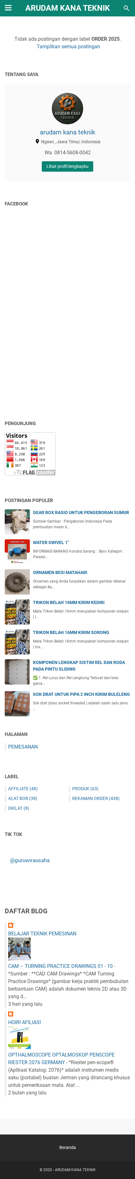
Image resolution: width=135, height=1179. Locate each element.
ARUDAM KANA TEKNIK (67, 8)
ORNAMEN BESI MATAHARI (60, 572)
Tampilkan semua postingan (68, 47)
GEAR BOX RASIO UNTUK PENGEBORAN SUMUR (81, 512)
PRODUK (85, 788)
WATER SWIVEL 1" (51, 542)
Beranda (67, 1147)
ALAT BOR (22, 798)
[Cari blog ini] (126, 8)
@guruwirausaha (30, 860)
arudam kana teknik (67, 132)
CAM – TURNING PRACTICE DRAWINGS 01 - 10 (60, 966)
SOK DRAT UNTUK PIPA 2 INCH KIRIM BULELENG (81, 694)
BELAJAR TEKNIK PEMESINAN (42, 934)
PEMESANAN (23, 747)
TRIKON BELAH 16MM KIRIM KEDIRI (69, 602)
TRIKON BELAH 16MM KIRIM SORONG (71, 632)
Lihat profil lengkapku (67, 166)
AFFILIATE (23, 788)
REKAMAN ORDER (96, 798)
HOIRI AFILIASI (24, 1022)
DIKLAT (18, 808)
